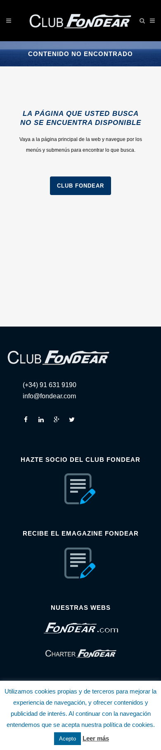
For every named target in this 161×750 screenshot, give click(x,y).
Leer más (96, 738)
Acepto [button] (67, 739)
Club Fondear (80, 186)
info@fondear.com (49, 396)
